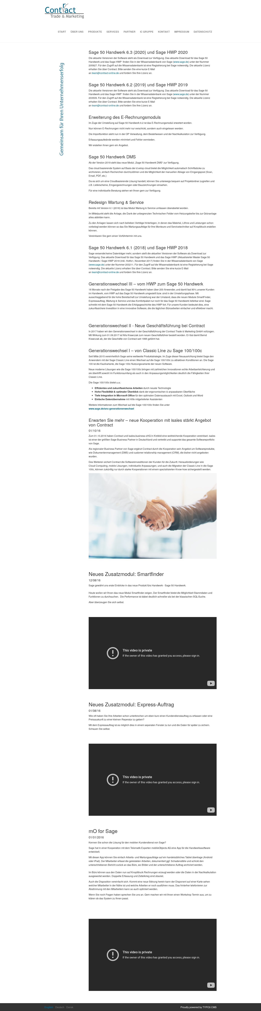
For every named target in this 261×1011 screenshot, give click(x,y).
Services (112, 31)
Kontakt (164, 31)
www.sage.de (181, 61)
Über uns (77, 31)
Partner (129, 31)
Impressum (181, 31)
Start (62, 31)
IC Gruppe (146, 31)
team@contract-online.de (105, 73)
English (48, 1007)
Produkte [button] (95, 31)
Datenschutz (203, 31)
